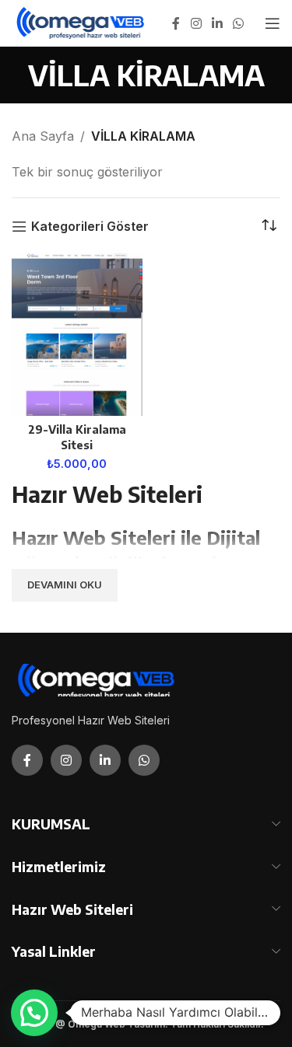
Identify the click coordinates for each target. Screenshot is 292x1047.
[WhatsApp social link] (238, 23)
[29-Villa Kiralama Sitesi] (77, 334)
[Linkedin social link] (216, 23)
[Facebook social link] (176, 23)
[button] (34, 1012)
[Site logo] (81, 22)
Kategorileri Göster (90, 226)
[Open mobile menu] (272, 23)
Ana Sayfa (43, 136)
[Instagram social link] (195, 23)
